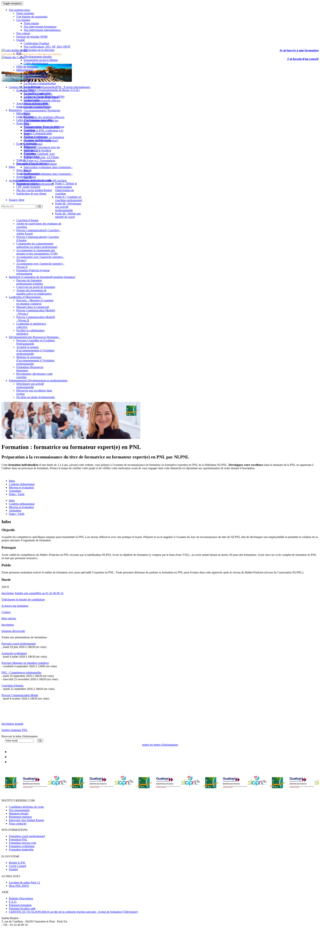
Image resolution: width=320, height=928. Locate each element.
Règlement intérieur (20, 816)
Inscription (7, 593)
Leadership (30, 143)
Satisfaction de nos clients (31, 193)
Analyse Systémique (36, 136)
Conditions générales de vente (33, 180)
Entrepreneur (31, 156)
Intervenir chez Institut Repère (33, 106)
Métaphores (23, 113)
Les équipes (23, 20)
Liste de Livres (25, 116)
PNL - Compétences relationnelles (21, 672)
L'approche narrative (36, 76)
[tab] (12, 500)
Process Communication (38, 133)
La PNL (28, 80)
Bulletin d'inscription (21, 898)
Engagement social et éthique (41, 60)
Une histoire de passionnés (31, 16)
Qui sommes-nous (19, 9)
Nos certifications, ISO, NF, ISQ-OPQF (47, 46)
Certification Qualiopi (36, 43)
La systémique (32, 86)
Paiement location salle (22, 908)
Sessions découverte (28, 173)
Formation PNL (18, 839)
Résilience (30, 153)
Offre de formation (27, 66)
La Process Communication (40, 83)
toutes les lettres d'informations (160, 744)
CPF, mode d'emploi (28, 186)
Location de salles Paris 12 (24, 882)
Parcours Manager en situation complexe (25, 662)
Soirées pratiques (26, 176)
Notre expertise (25, 13)
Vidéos (20, 160)
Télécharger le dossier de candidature (23, 599)
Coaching (29, 130)
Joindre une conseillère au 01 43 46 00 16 (39, 593)
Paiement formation (20, 905)
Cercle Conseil (17, 866)
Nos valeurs (23, 33)
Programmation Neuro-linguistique (44, 126)
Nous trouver (24, 170)
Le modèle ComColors (37, 93)
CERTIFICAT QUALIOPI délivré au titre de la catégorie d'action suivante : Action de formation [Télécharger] (73, 911)
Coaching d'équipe (12, 685)
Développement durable (38, 56)
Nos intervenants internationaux (42, 30)
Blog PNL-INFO (19, 885)
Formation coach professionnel (27, 836)
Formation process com (22, 842)
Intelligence (30, 150)
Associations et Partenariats (32, 103)
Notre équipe (31, 23)
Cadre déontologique (36, 63)
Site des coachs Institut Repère (34, 190)
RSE (19, 53)
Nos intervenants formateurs (40, 26)
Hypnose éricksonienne (37, 140)
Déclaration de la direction (39, 50)
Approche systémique (14, 653)
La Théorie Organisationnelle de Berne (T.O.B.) (52, 90)
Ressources (15, 110)
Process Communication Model (19, 695)
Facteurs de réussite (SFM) (32, 36)
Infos (12, 166)
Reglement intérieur (27, 183)
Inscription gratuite (12, 723)
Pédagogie (30, 146)
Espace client (16, 199)
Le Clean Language (35, 73)
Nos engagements (19, 810)
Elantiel (13, 869)
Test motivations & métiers (31, 163)
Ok (39, 206)
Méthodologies (25, 70)
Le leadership (31, 100)
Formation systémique (22, 846)
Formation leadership (21, 849)
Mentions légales (19, 813)
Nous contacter (17, 823)
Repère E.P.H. (17, 862)
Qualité (20, 40)
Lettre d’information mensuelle (34, 120)
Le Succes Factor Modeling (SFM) (44, 96)
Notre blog (22, 123)
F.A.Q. (13, 901)
